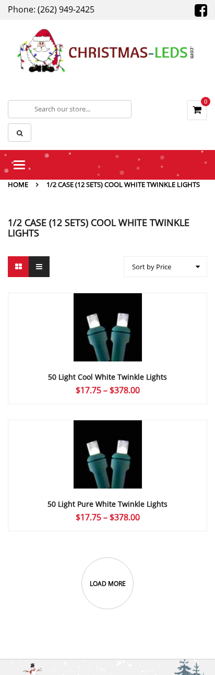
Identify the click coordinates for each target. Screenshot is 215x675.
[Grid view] (18, 266)
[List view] (39, 266)
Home (18, 184)
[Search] (19, 132)
